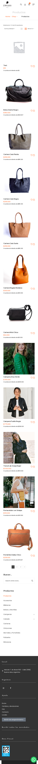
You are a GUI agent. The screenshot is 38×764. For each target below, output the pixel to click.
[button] (34, 66)
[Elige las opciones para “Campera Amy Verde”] (34, 378)
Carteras (6, 623)
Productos (7, 596)
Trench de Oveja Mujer (12, 466)
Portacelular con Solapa (12, 510)
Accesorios (7, 600)
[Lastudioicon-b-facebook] (10, 688)
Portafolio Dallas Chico (12, 555)
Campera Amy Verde (11, 377)
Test (5, 65)
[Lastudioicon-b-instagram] (3, 688)
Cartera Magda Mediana (12, 288)
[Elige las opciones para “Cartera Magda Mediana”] (34, 289)
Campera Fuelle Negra (12, 421)
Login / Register (25, 4)
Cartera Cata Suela (10, 243)
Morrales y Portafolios (11, 633)
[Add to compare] (19, 51)
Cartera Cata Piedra (11, 154)
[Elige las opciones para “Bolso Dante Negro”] (34, 111)
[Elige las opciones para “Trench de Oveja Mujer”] (34, 467)
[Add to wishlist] (31, 66)
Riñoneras (7, 642)
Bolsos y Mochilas (10, 610)
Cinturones (7, 628)
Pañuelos (6, 637)
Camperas (7, 614)
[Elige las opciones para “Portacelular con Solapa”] (34, 511)
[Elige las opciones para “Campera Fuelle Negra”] (34, 422)
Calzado (6, 619)
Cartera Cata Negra (11, 199)
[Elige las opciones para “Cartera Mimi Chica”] (34, 333)
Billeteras (7, 605)
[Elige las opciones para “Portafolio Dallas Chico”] (34, 556)
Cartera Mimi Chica (10, 332)
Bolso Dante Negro (10, 110)
